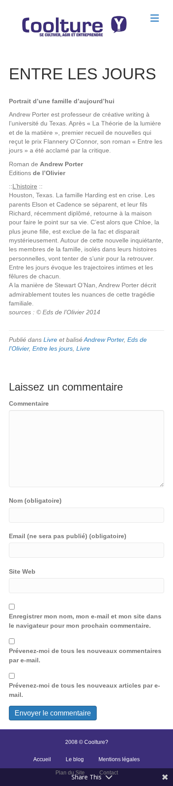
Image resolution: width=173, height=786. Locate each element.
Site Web (22, 571)
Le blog (75, 759)
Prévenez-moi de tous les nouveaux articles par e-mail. (84, 690)
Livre (50, 339)
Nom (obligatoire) (35, 500)
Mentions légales (119, 759)
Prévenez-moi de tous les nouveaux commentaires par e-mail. (85, 655)
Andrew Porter (104, 339)
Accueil (42, 759)
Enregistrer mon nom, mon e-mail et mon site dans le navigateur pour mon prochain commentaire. (85, 621)
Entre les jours (52, 348)
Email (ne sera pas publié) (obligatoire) (67, 536)
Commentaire (29, 403)
